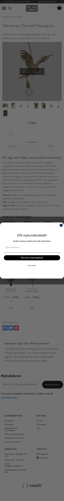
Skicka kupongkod (32, 258)
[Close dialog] (61, 225)
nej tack (32, 265)
